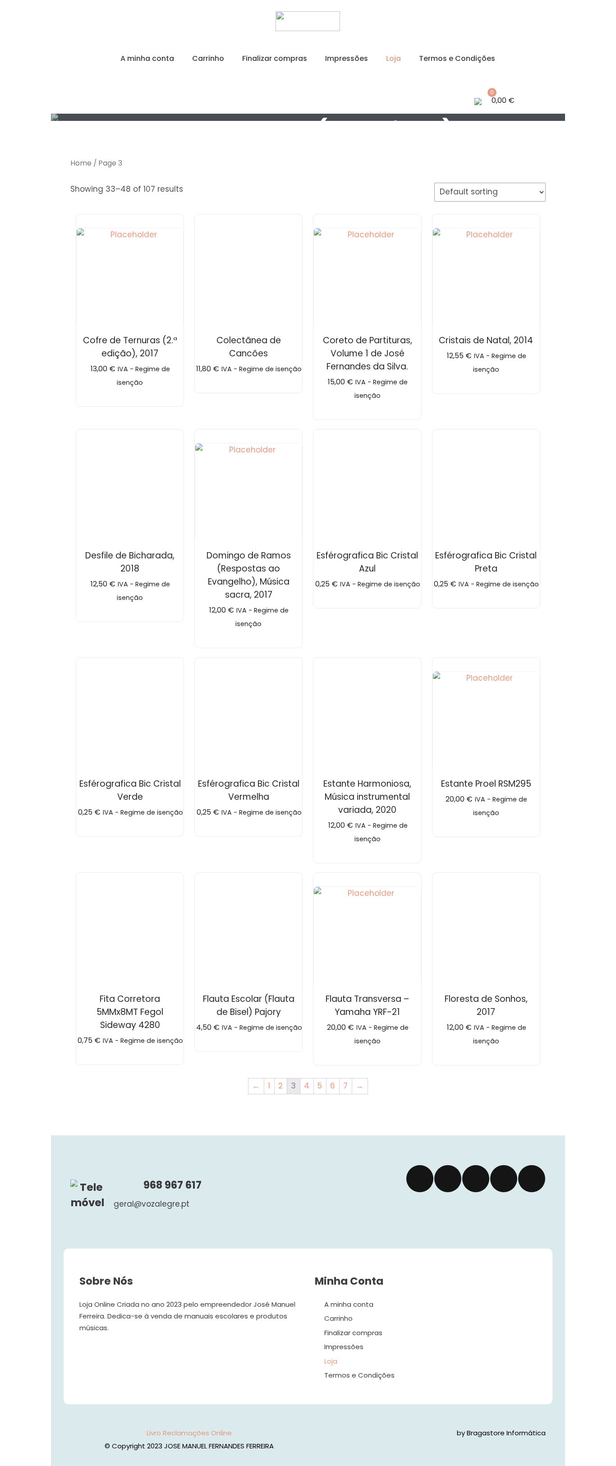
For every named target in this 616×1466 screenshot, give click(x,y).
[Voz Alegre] (308, 28)
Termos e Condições (457, 58)
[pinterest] (531, 1178)
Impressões (346, 58)
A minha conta (147, 58)
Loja (393, 58)
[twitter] (447, 1178)
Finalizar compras (274, 58)
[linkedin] (503, 1178)
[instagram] (475, 1178)
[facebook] (419, 1178)
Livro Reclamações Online (189, 1433)
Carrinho (208, 58)
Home (81, 163)
